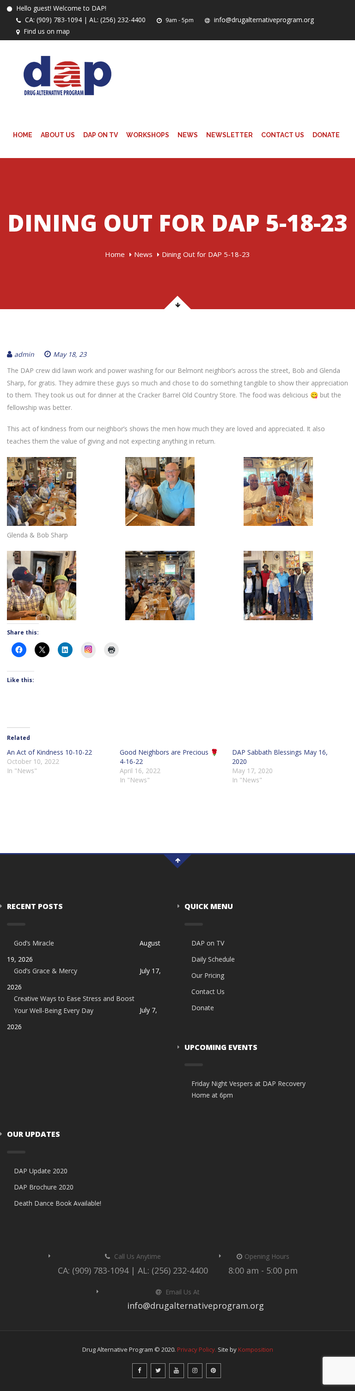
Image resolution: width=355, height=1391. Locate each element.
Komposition (255, 1349)
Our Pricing (207, 975)
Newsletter (229, 135)
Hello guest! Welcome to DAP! (60, 8)
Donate (326, 135)
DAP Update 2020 (40, 1170)
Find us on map (46, 31)
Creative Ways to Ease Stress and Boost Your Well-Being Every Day (74, 1004)
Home (22, 135)
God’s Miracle (34, 943)
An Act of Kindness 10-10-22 (49, 752)
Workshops (147, 135)
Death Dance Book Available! (57, 1203)
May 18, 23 (69, 354)
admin (24, 354)
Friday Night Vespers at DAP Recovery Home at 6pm (248, 1089)
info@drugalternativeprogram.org (263, 19)
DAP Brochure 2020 (43, 1187)
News (188, 135)
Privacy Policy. (196, 1349)
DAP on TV (100, 135)
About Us (58, 135)
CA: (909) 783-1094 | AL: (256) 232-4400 (84, 19)
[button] (59, 491)
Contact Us (282, 135)
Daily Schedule (213, 959)
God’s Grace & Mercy (45, 970)
